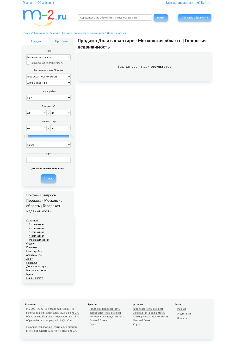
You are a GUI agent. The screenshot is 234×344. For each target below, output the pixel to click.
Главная (28, 3)
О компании (184, 313)
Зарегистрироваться (179, 3)
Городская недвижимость (89, 33)
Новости (182, 318)
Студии (30, 243)
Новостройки (34, 251)
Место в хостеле (36, 270)
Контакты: (30, 304)
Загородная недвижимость (105, 312)
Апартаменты (34, 255)
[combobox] (115, 17)
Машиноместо (34, 278)
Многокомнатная (39, 239)
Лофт (29, 258)
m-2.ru (75, 312)
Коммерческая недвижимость (107, 316)
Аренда (36, 41)
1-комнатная (36, 224)
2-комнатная (36, 228)
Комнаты (31, 247)
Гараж (29, 274)
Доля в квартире (117, 33)
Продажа (66, 33)
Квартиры (32, 220)
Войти (205, 3)
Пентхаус (31, 262)
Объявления (46, 3)
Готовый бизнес (99, 320)
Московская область (46, 33)
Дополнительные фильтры (47, 168)
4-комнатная (36, 235)
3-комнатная (36, 232)
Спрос (93, 324)
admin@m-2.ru (63, 320)
